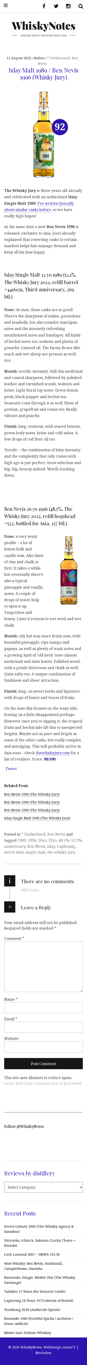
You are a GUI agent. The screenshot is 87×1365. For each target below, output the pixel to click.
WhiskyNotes (43, 25)
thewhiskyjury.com (53, 752)
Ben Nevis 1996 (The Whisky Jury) (32, 794)
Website (11, 1038)
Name (11, 999)
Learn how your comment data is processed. (43, 1083)
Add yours (30, 890)
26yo (42, 840)
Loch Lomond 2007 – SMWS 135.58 (32, 1254)
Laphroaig (66, 846)
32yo (52, 840)
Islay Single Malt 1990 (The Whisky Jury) (37, 818)
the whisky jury (61, 852)
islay (51, 846)
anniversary (15, 846)
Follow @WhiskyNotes (24, 1126)
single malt (35, 852)
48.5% (63, 840)
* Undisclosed (58, 58)
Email (10, 1018)
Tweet (11, 768)
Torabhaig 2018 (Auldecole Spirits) (32, 1309)
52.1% (76, 840)
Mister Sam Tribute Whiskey (27, 1332)
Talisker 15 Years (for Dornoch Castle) (34, 1291)
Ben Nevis (56, 834)
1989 (22, 840)
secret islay (14, 852)
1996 (32, 840)
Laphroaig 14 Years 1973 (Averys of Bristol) (38, 1300)
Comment (14, 938)
